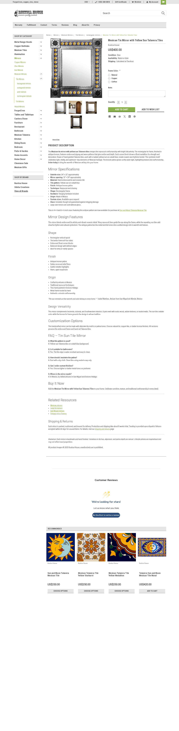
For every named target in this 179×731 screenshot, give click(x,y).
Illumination (19, 54)
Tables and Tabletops (24, 114)
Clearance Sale (21, 163)
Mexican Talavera (22, 135)
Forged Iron (19, 110)
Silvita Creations (21, 187)
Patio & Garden (21, 151)
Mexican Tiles (20, 50)
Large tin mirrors (56, 408)
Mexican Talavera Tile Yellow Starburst (88, 574)
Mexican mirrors (56, 405)
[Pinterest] (135, 116)
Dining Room (20, 143)
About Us (85, 25)
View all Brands (21, 191)
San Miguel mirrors (57, 411)
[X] (125, 116)
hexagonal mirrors (24, 83)
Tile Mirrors (20, 79)
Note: (110, 88)
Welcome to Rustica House (23, 2)
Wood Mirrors (19, 106)
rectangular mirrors (24, 96)
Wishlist (138, 2)
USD (86, 2)
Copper (114, 78)
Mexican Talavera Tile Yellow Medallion (119, 574)
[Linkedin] (130, 116)
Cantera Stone (21, 118)
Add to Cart (152, 591)
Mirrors (17, 58)
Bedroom (18, 147)
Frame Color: (114, 71)
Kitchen (17, 139)
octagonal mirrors (24, 88)
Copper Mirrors (20, 62)
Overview (55, 140)
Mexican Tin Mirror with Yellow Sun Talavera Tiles (120, 35)
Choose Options (60, 591)
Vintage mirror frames (58, 414)
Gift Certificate (121, 2)
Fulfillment (31, 25)
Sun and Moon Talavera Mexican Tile (133, 210)
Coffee (114, 82)
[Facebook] (110, 116)
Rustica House (20, 183)
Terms (54, 25)
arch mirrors (21, 92)
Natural (114, 75)
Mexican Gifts (20, 167)
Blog (75, 25)
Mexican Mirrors (20, 74)
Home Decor (20, 159)
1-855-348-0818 (104, 2)
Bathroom (18, 131)
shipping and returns (102, 429)
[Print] (120, 116)
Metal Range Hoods (23, 42)
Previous (48, 68)
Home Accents (21, 155)
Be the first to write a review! (106, 515)
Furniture (18, 122)
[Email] (115, 116)
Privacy (97, 25)
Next (103, 68)
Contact (43, 25)
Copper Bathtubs (21, 46)
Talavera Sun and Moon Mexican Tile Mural (150, 574)
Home (48, 35)
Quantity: (111, 102)
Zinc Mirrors (19, 66)
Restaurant (19, 127)
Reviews (65, 25)
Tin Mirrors (20, 101)
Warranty (18, 25)
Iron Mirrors (18, 70)
